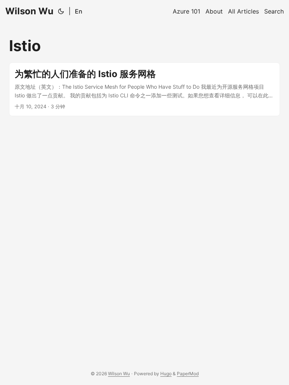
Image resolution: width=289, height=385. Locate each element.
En (78, 11)
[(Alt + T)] (60, 11)
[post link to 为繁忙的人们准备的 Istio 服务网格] (144, 89)
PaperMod (188, 373)
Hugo (166, 373)
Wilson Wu (29, 11)
